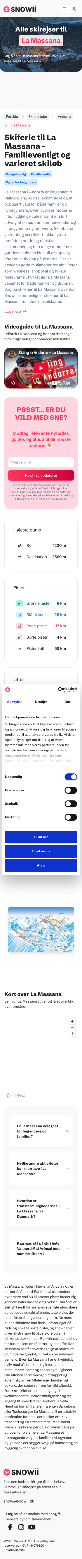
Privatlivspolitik (57, 498)
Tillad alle (41, 837)
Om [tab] (67, 702)
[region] (41, 1057)
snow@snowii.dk (18, 1501)
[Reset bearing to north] (72, 1034)
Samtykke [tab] (14, 702)
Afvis (41, 865)
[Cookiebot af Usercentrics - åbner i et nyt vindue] (58, 690)
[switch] (71, 790)
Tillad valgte (41, 851)
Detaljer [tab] (41, 702)
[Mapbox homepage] (15, 1095)
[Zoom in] (72, 1021)
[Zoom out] (72, 1027)
